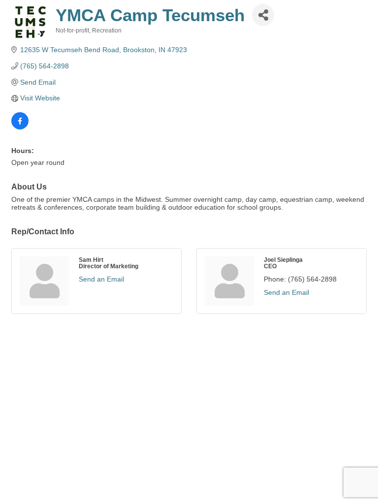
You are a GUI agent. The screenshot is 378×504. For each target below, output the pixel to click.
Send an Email (101, 279)
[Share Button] (263, 15)
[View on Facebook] (20, 127)
